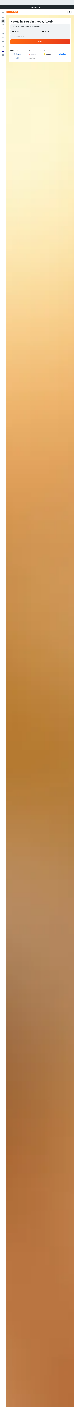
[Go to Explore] (3, 33)
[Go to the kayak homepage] (12, 12)
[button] (72, 7)
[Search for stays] (3, 21)
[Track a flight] (3, 37)
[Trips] (3, 46)
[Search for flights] (3, 17)
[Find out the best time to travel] (3, 41)
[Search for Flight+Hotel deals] (3, 28)
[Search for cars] (3, 25)
